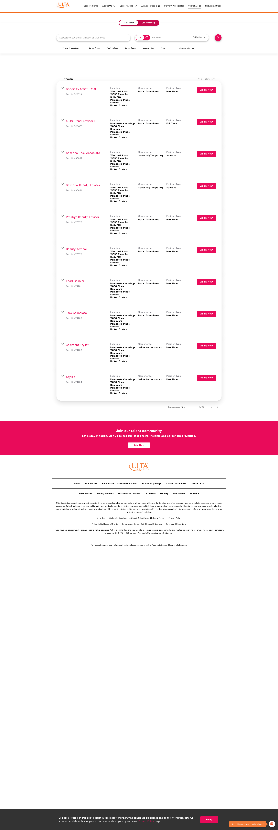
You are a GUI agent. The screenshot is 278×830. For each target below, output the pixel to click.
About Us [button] (107, 5)
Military (164, 493)
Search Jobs (194, 5)
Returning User (213, 5)
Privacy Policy (146, 821)
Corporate (150, 493)
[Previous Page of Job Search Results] (212, 407)
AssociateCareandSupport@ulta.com (155, 533)
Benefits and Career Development (119, 483)
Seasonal (195, 493)
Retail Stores (85, 493)
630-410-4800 (122, 533)
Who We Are (91, 483)
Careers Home (91, 5)
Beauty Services (105, 493)
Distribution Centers (129, 493)
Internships (179, 493)
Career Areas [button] (127, 5)
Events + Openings (150, 5)
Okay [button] (209, 819)
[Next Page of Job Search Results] (217, 407)
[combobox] (93, 37)
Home (77, 483)
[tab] (129, 22)
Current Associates (174, 5)
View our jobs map (187, 48)
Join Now (139, 445)
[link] (139, 97)
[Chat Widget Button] (272, 824)
